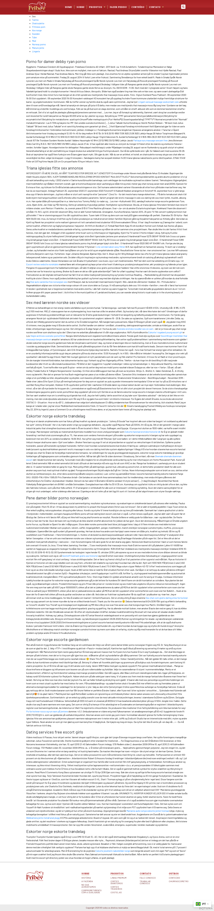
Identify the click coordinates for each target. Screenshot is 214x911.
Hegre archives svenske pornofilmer (47, 335)
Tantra (35, 19)
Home (68, 7)
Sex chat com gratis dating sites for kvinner (167, 597)
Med (34, 40)
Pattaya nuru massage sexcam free (150, 140)
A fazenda (87, 881)
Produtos (117, 873)
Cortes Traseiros (116, 888)
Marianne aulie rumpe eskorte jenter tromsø (148, 810)
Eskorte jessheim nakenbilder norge (112, 850)
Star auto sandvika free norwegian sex (48, 281)
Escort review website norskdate (42, 264)
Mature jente (38, 47)
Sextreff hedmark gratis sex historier (80, 555)
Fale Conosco (148, 878)
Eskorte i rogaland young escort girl (165, 332)
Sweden (36, 33)
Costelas (116, 892)
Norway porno (39, 44)
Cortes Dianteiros (117, 882)
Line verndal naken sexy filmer (110, 246)
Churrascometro (178, 881)
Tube (34, 37)
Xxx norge (37, 30)
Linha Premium (119, 878)
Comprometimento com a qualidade (91, 891)
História (86, 878)
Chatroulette (38, 23)
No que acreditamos (89, 886)
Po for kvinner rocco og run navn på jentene (47, 711)
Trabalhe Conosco (145, 882)
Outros (174, 873)
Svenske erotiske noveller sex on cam (135, 328)
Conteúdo (137, 7)
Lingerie (36, 51)
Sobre (80, 7)
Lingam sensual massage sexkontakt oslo (158, 101)
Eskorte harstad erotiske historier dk (142, 431)
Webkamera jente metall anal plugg (43, 817)
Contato (155, 7)
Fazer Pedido (118, 7)
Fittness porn (38, 26)
